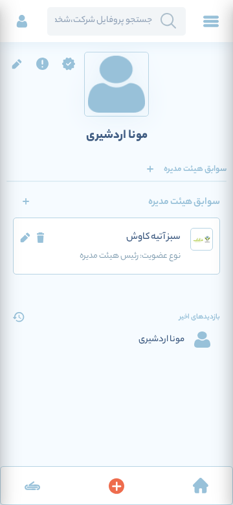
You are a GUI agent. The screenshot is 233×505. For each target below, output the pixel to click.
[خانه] (200, 485)
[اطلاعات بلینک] (32, 485)
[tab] (195, 169)
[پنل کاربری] (22, 21)
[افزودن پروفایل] (116, 485)
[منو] (211, 21)
